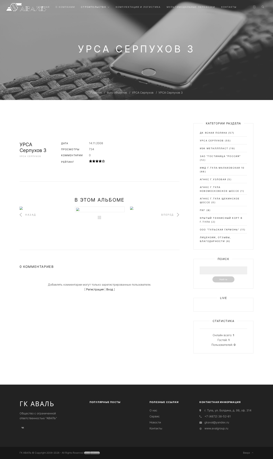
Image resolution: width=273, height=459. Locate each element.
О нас (153, 410)
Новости (155, 422)
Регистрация (95, 289)
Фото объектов (117, 92)
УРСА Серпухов (142, 92)
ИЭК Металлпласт (214, 148)
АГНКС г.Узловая (213, 179)
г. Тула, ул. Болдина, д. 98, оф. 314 (227, 410)
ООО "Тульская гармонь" (219, 229)
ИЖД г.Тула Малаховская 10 (222, 167)
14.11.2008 (96, 143)
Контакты (155, 428)
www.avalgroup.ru (216, 428)
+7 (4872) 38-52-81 (217, 416)
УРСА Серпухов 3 (170, 92)
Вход (109, 289)
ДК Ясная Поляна (213, 132)
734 (91, 149)
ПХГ (202, 210)
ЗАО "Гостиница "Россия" (220, 156)
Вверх (247, 452)
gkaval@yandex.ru (216, 422)
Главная (96, 92)
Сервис (154, 416)
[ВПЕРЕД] (154, 208)
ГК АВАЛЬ (37, 403)
